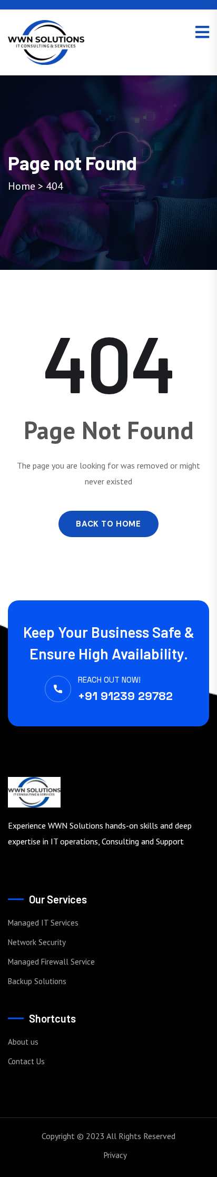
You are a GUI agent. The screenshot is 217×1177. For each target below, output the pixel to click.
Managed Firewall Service (51, 962)
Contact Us (26, 1061)
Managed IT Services (43, 923)
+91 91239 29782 (125, 695)
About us (23, 1042)
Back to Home (108, 524)
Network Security (37, 942)
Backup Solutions (37, 981)
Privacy (115, 1155)
